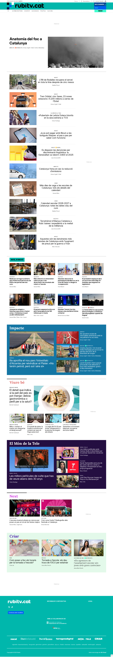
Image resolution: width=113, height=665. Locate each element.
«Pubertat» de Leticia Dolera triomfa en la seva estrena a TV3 (56, 116)
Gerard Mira (56, 193)
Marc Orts (30, 434)
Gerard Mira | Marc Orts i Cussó (18, 317)
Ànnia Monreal (45, 524)
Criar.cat (12, 565)
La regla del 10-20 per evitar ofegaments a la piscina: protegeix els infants (53, 429)
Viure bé (17, 382)
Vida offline (13, 518)
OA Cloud (103, 652)
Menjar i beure (14, 387)
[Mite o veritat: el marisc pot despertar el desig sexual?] (18, 418)
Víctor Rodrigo (56, 120)
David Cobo (85, 317)
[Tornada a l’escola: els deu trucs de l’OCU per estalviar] (56, 548)
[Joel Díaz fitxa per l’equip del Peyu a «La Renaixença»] (67, 481)
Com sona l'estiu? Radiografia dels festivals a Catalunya (54, 521)
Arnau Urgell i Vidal (56, 104)
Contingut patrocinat (69, 424)
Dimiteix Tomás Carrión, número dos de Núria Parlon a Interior (68, 311)
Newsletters (86, 1)
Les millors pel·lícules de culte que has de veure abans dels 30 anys (32, 477)
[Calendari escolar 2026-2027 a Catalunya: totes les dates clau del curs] (23, 206)
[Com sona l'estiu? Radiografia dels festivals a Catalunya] (56, 508)
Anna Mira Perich (46, 565)
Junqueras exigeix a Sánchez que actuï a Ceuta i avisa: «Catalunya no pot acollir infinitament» (20, 312)
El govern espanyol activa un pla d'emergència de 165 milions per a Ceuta (44, 311)
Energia (82, 331)
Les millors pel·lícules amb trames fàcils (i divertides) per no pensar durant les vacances (91, 451)
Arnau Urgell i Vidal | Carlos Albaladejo (33, 47)
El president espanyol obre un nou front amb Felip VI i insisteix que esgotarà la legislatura (92, 281)
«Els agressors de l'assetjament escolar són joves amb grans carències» (87, 563)
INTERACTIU (19, 47)
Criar (55, 183)
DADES (58, 147)
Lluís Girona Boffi (55, 157)
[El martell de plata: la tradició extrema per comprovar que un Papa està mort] (35, 418)
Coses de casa (49, 424)
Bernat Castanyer (14, 404)
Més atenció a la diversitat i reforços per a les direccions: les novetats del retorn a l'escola (44, 281)
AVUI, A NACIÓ (17, 260)
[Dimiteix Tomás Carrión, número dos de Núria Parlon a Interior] (68, 300)
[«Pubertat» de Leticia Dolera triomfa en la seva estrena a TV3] (23, 117)
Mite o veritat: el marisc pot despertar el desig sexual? (17, 428)
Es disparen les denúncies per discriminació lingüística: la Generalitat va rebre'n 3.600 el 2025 (55, 152)
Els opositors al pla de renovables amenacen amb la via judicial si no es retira (91, 335)
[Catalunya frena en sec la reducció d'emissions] (23, 171)
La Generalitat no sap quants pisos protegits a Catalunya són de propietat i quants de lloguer (92, 312)
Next (14, 496)
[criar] (98, 639)
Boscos (82, 345)
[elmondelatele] (84, 639)
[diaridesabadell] (28, 639)
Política (43, 11)
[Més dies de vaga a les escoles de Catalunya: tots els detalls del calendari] (23, 188)
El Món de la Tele (25, 443)
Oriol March (61, 286)
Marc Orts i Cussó (38, 315)
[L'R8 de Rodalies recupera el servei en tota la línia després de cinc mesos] (23, 81)
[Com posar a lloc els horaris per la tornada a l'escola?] (24, 548)
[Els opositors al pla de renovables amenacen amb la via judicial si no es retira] (67, 337)
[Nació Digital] (23, 6)
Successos (35, 11)
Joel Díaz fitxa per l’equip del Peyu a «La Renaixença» (91, 478)
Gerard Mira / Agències (16, 524)
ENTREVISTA (90, 345)
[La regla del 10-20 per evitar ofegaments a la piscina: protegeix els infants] (53, 418)
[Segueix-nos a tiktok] (12, 608)
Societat (27, 11)
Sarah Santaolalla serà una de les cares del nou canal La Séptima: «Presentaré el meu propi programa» (91, 465)
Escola (44, 557)
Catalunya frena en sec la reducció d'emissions (56, 170)
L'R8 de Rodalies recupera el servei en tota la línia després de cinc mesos (56, 81)
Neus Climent (83, 470)
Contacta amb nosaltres (16, 612)
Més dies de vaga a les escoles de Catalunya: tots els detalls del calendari (56, 187)
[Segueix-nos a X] (9, 608)
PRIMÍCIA (92, 307)
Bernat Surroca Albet (63, 315)
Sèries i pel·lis (13, 473)
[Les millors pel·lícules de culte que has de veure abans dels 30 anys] (32, 459)
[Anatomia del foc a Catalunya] (75, 52)
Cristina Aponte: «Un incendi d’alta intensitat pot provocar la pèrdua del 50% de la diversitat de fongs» (91, 350)
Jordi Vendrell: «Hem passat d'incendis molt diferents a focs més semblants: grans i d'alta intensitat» (90, 365)
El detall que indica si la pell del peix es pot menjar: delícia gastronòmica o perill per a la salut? (21, 396)
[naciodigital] (14, 639)
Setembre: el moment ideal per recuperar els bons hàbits (71, 428)
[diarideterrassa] (45, 639)
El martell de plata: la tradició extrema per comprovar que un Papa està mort (35, 429)
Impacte (12, 47)
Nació (56, 77)
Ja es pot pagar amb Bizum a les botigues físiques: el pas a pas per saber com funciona (56, 135)
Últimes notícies (17, 11)
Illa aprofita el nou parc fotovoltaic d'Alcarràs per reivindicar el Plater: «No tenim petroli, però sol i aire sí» (32, 363)
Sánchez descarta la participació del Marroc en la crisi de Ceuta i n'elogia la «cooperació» (68, 281)
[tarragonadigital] (64, 639)
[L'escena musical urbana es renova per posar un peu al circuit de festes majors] (25, 508)
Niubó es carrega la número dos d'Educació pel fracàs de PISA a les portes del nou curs (20, 281)
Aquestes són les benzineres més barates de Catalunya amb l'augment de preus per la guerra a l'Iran (56, 241)
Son (11, 557)
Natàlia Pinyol (56, 85)
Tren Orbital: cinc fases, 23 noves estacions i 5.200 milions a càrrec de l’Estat (55, 98)
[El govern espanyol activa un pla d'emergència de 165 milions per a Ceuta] (44, 300)
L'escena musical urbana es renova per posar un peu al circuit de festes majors (25, 521)
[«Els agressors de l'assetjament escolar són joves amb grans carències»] (88, 548)
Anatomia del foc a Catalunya (26, 41)
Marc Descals (56, 246)
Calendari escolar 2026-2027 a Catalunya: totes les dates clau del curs (55, 205)
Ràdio (81, 475)
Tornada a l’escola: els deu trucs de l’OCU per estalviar (55, 561)
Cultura (50, 11)
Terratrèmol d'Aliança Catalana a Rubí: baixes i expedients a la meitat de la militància (56, 223)
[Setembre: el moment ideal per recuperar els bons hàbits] (71, 418)
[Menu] (8, 11)
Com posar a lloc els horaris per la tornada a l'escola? (23, 561)
